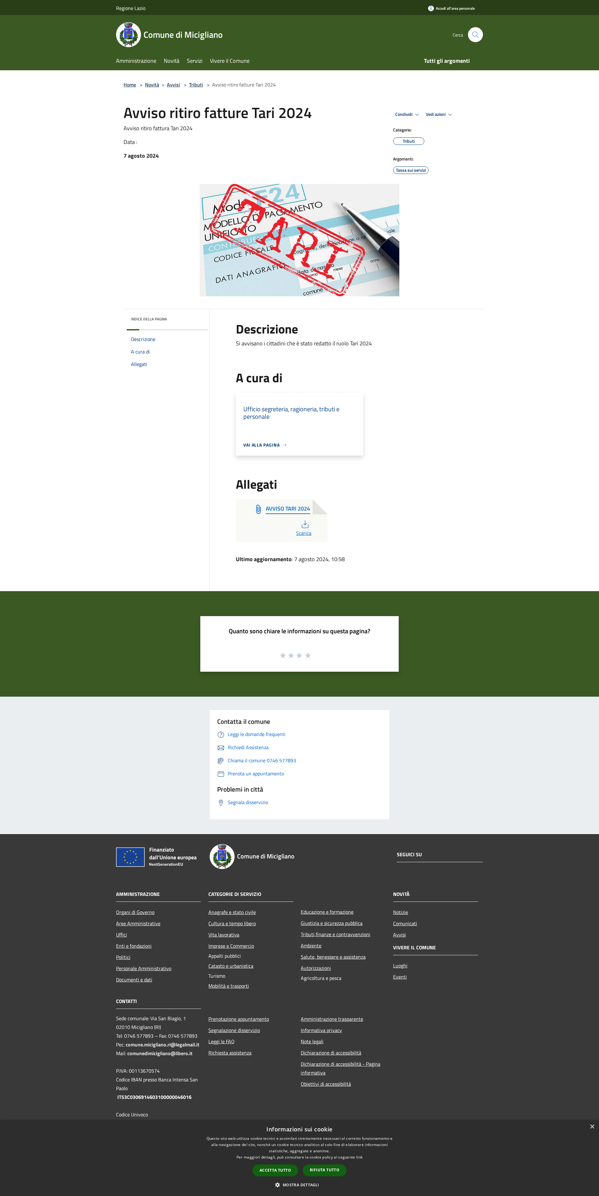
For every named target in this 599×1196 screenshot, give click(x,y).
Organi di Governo (135, 912)
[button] (299, 1185)
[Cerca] (475, 34)
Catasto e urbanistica (230, 966)
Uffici (121, 934)
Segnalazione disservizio (234, 1030)
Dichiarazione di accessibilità (331, 1052)
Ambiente (311, 945)
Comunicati (405, 923)
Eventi (400, 977)
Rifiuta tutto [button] (324, 1170)
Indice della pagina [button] (149, 319)
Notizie (400, 912)
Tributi (196, 84)
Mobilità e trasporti (228, 986)
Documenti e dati (134, 979)
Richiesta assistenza (229, 1052)
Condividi (404, 114)
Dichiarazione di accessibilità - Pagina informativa (340, 1068)
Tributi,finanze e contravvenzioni (335, 934)
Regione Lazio (130, 8)
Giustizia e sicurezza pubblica (332, 923)
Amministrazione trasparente (332, 1019)
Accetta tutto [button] (275, 1170)
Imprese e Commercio (231, 946)
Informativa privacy (321, 1030)
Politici (123, 957)
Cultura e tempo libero (232, 923)
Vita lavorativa (223, 934)
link (359, 1157)
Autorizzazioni (316, 968)
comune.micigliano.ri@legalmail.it (162, 1044)
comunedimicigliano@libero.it (159, 1053)
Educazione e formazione (327, 912)
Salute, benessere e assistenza (333, 957)
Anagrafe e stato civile (232, 912)
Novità (152, 84)
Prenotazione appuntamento (238, 1019)
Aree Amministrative (138, 923)
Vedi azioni (436, 114)
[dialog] (299, 1158)
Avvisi (173, 84)
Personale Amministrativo (143, 968)
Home (130, 84)
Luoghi (400, 965)
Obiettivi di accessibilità (326, 1084)
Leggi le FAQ (221, 1041)
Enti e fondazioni (134, 946)
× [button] (592, 1126)
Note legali (312, 1041)
